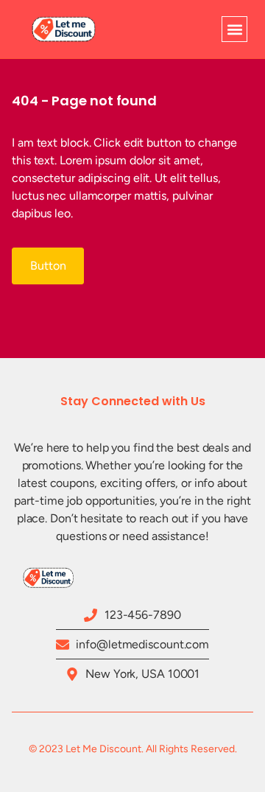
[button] (234, 29)
